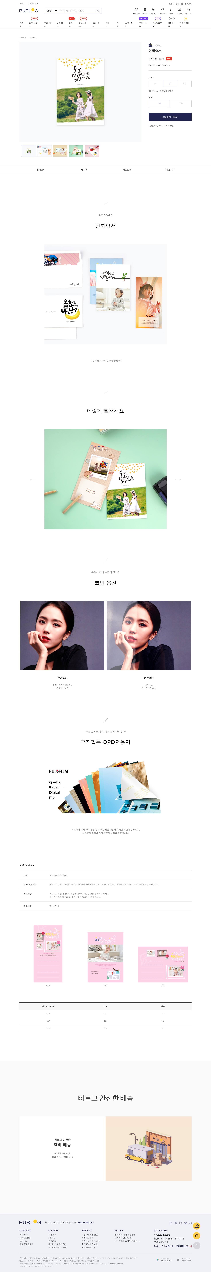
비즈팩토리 (34, 3)
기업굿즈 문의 (87, 1238)
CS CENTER (160, 1230)
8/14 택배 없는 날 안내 (124, 1238)
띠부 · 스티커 (33, 24)
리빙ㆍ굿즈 (82, 24)
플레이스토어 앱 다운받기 (166, 1260)
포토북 (21, 24)
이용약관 (103, 1263)
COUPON (53, 1230)
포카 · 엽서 (47, 24)
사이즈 (84, 169)
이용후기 (170, 169)
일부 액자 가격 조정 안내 (125, 1235)
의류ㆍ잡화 (129, 24)
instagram (180, 1223)
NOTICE (119, 1230)
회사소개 (23, 1235)
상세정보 (41, 169)
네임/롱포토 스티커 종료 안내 (127, 1241)
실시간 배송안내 (163, 65)
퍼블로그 (22, 3)
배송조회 (196, 1226)
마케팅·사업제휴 (88, 1247)
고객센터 (188, 4)
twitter (185, 1223)
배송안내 (127, 169)
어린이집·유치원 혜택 (91, 1241)
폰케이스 (108, 24)
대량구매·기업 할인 (90, 1235)
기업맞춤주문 (157, 24)
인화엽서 (33, 37)
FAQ (156, 1246)
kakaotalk (171, 1223)
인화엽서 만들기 (170, 117)
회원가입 (179, 4)
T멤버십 (51, 1238)
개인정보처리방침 (116, 1263)
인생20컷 (52, 1241)
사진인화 (60, 24)
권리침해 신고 (183, 1246)
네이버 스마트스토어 (57, 1244)
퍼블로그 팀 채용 (26, 1244)
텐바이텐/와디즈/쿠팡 (57, 1247)
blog (190, 1223)
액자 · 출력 (95, 24)
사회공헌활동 (25, 1238)
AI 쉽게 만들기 (185, 24)
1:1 (162, 1246)
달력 (118, 24)
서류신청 (169, 1246)
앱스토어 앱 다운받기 (183, 1260)
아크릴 (71, 24)
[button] (178, 479)
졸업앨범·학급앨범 (89, 1244)
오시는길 (23, 1241)
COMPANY (25, 1230)
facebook (176, 1223)
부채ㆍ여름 (142, 24)
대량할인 (171, 24)
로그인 (171, 4)
